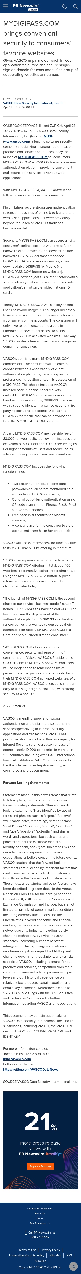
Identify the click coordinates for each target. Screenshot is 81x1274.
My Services (38, 1223)
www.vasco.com (16, 141)
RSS (69, 1255)
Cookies (40, 1261)
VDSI (48, 136)
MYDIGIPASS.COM (33, 156)
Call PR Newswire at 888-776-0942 (41, 1234)
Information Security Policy (26, 1255)
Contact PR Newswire (39, 1209)
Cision (48, 1267)
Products (40, 1213)
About (40, 1218)
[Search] (75, 6)
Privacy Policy (51, 1250)
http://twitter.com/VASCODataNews (31, 1069)
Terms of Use (28, 1250)
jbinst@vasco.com (17, 1059)
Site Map (55, 1255)
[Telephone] (64, 6)
